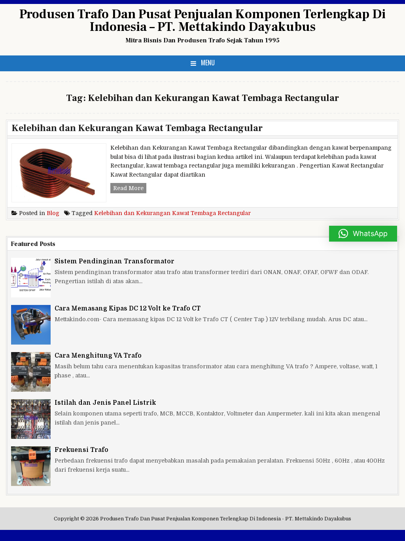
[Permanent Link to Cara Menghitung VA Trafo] (31, 372)
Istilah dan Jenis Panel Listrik (105, 402)
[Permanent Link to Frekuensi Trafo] (31, 466)
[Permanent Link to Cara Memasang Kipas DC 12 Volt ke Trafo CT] (31, 325)
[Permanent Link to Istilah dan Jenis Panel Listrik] (31, 419)
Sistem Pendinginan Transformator (114, 261)
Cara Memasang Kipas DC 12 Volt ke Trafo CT (128, 308)
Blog (53, 213)
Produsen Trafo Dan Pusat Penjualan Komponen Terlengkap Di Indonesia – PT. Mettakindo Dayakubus (202, 20)
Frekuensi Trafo (81, 449)
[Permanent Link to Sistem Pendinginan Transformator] (31, 277)
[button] (363, 234)
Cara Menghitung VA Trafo (98, 355)
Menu (208, 62)
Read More (129, 189)
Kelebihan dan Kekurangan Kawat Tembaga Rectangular (137, 128)
